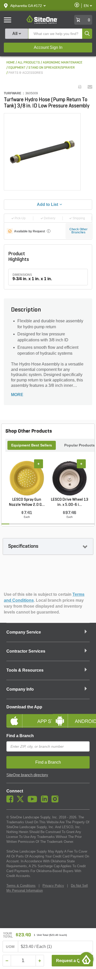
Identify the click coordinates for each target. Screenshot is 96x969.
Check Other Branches (78, 230)
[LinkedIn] (45, 801)
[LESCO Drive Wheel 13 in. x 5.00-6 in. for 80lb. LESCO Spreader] (69, 478)
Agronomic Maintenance (62, 63)
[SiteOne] (42, 23)
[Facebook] (11, 801)
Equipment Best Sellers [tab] (31, 445)
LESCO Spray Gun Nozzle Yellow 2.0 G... (27, 502)
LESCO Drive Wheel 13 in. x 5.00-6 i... (69, 502)
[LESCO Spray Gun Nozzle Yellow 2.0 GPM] (27, 478)
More (17, 394)
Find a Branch (20, 736)
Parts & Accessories (25, 73)
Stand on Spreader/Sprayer (51, 68)
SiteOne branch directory (27, 775)
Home (10, 63)
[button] (26, 6)
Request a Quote (72, 960)
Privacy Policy (53, 886)
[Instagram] (56, 801)
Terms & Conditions (21, 886)
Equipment (17, 68)
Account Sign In (48, 47)
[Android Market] (71, 716)
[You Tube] (33, 801)
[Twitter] (21, 801)
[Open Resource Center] (86, 959)
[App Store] (25, 716)
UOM (10, 947)
